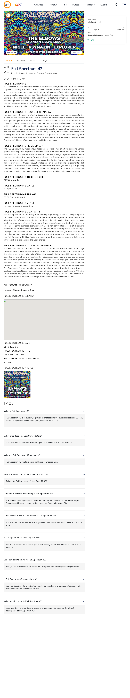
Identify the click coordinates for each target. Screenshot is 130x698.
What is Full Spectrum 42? (16, 411)
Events (103, 4)
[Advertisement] (65, 650)
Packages (90, 4)
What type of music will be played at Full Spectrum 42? (30, 515)
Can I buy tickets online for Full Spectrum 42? (25, 560)
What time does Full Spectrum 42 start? (23, 436)
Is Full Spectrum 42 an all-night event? (22, 538)
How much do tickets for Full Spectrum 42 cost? (26, 474)
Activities (38, 4)
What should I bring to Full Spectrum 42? (23, 601)
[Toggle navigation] (124, 4)
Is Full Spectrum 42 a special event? (20, 579)
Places (75, 4)
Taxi (64, 4)
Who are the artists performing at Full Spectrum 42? (28, 493)
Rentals (53, 4)
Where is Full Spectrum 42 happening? (22, 455)
